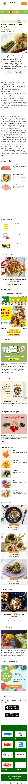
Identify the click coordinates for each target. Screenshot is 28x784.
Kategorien (22, 780)
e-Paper (25, 328)
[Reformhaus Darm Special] (14, 23)
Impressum (9, 775)
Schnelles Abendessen (14, 527)
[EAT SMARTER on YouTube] (21, 783)
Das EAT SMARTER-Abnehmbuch (9, 401)
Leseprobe (3, 328)
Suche (23, 12)
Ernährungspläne (17, 233)
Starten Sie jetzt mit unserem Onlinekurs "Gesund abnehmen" (13, 363)
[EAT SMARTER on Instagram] (14, 783)
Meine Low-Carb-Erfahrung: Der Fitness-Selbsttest (13, 650)
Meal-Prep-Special (17, 243)
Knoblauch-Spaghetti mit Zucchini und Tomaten (14, 279)
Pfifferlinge (15, 460)
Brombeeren (16, 470)
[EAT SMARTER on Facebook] (7, 783)
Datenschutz (17, 775)
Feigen (14, 480)
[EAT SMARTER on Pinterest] (10, 783)
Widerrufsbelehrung (14, 778)
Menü (2, 12)
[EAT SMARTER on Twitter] (17, 783)
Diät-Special (16, 223)
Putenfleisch (16, 184)
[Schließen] (1, 3)
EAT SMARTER (6, 29)
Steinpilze (15, 490)
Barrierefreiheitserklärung (10, 780)
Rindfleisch (15, 164)
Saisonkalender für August (7, 435)
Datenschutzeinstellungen (14, 776)
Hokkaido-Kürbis (17, 450)
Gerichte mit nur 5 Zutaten (14, 581)
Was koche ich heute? (14, 554)
